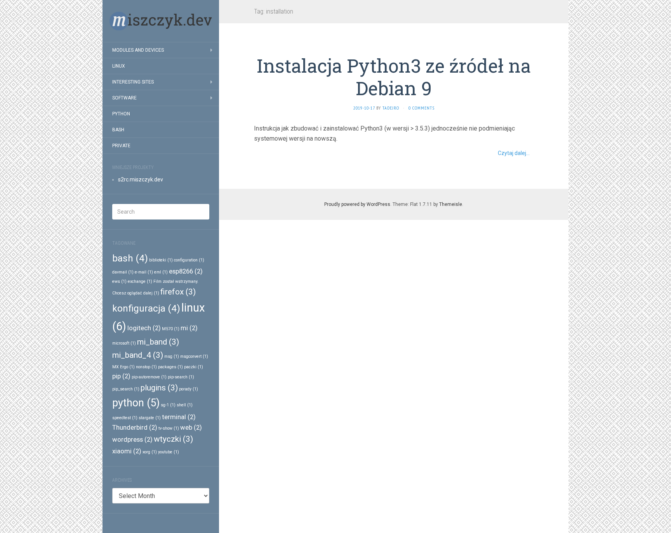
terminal (179, 417)
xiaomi (126, 451)
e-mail (144, 272)
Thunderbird (134, 427)
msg (171, 356)
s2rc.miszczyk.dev (140, 179)
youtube (168, 452)
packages (170, 366)
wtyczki (173, 439)
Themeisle (450, 204)
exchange (140, 281)
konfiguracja (146, 308)
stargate (150, 417)
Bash (118, 129)
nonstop (146, 366)
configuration (189, 260)
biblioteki (161, 260)
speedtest (124, 417)
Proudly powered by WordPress (357, 204)
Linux (118, 66)
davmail (123, 272)
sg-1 (168, 405)
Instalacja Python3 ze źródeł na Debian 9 (394, 76)
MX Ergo (123, 366)
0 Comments (422, 108)
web (191, 427)
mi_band (158, 342)
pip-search (181, 377)
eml (161, 272)
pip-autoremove (149, 377)
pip (121, 376)
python (136, 403)
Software (124, 98)
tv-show (168, 428)
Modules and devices (138, 50)
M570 (170, 328)
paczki (193, 366)
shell (185, 405)
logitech (144, 328)
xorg (150, 452)
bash (130, 258)
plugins (159, 387)
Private (121, 145)
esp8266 (186, 271)
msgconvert (194, 356)
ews (119, 281)
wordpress (132, 439)
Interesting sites (133, 82)
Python (121, 114)
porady (188, 389)
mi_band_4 (137, 355)
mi (189, 328)
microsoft (124, 343)
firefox (178, 291)
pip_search (125, 389)
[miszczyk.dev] (161, 21)
